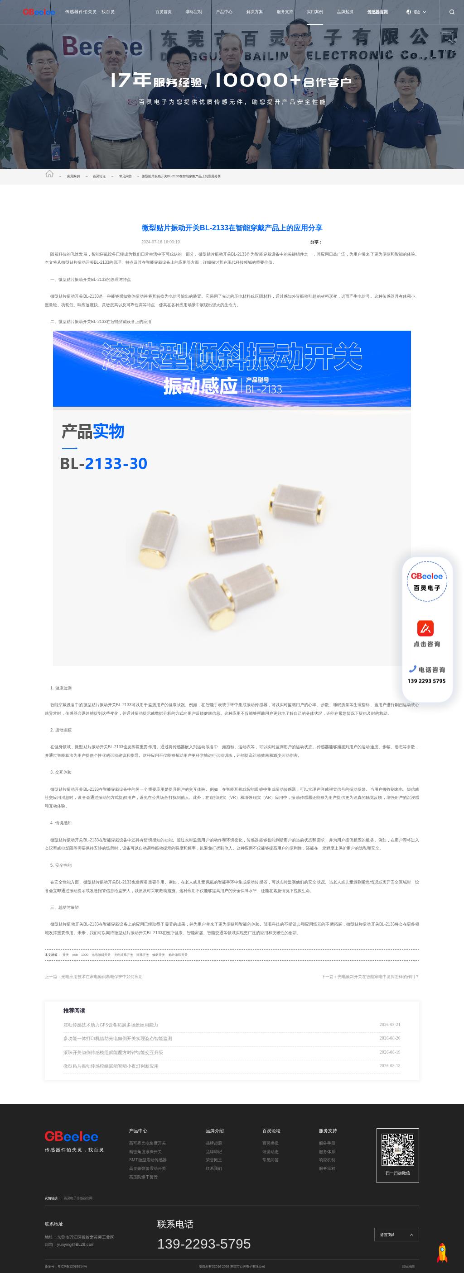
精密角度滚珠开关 (145, 1152)
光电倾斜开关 (101, 955)
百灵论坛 (99, 176)
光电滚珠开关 (123, 955)
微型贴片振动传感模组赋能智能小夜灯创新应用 (111, 1066)
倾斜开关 (158, 955)
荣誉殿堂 (214, 1160)
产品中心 (224, 12)
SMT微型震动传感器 (148, 1160)
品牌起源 (345, 12)
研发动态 (270, 1152)
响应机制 (327, 1160)
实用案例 (315, 12)
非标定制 (194, 12)
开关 (66, 955)
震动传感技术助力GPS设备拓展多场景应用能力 (110, 1024)
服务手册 (327, 1143)
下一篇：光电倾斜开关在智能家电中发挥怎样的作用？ (370, 976)
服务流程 (327, 1168)
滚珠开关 (142, 955)
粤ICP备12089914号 (72, 1266)
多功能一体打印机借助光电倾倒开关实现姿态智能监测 (117, 1038)
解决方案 (254, 12)
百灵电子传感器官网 (78, 1198)
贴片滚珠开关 (178, 955)
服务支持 (285, 12)
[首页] (52, 176)
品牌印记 (214, 1152)
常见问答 (125, 176)
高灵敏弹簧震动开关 (147, 1168)
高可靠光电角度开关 (147, 1143)
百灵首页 (163, 12)
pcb (75, 955)
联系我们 (214, 1168)
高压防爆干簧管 (143, 1177)
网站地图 (408, 1266)
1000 (84, 955)
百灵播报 (270, 1143)
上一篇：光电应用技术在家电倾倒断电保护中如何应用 (94, 976)
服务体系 (327, 1152)
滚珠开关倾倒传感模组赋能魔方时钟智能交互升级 (113, 1052)
